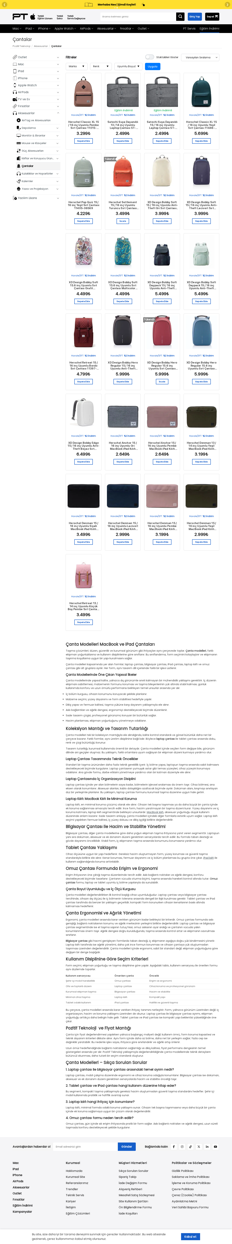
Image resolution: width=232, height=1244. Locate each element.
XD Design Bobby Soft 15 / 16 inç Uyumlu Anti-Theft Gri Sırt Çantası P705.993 (162, 205)
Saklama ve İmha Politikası (190, 1177)
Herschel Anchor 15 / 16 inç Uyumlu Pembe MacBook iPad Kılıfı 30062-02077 (162, 445)
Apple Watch (64, 28)
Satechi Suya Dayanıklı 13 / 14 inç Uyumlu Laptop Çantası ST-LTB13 (122, 125)
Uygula (153, 66)
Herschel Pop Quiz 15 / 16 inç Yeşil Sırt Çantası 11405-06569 (83, 205)
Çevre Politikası (183, 1189)
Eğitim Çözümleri (78, 1213)
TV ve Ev (24, 99)
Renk (101, 66)
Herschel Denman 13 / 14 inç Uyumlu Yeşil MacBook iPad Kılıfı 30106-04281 (201, 445)
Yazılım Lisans (27, 198)
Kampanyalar (22, 1212)
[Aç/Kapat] (58, 57)
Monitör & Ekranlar (33, 135)
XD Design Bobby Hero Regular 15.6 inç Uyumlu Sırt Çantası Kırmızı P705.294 (162, 365)
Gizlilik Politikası (182, 1171)
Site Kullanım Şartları (133, 1201)
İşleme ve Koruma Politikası (191, 1183)
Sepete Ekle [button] (83, 141)
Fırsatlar (125, 28)
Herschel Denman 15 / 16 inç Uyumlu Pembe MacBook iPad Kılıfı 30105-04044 (162, 526)
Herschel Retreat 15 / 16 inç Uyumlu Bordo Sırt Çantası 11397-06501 (83, 365)
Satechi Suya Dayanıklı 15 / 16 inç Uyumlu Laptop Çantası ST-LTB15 (162, 125)
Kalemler (27, 181)
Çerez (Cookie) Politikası (189, 1195)
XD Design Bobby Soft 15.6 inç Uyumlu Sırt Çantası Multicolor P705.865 (122, 285)
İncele (123, 221)
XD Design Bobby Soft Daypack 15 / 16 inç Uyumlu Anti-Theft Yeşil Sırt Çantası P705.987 (201, 285)
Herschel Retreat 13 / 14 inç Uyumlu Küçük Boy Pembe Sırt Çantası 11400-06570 (83, 606)
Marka (76, 66)
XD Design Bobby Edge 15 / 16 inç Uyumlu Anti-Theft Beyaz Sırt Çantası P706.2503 (83, 445)
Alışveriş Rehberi (130, 1189)
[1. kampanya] (114, 7)
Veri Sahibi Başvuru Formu (190, 1207)
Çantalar (27, 166)
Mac (16, 28)
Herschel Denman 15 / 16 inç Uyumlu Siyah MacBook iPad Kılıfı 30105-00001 (83, 526)
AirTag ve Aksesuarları (36, 120)
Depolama (29, 128)
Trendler (72, 1189)
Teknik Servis (75, 1195)
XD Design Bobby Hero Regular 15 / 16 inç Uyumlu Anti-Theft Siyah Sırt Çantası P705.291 (123, 365)
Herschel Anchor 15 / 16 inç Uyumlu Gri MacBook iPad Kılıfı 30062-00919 (123, 445)
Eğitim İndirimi (209, 28)
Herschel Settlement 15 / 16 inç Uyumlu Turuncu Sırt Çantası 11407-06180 (123, 205)
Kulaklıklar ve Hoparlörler (37, 173)
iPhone (43, 28)
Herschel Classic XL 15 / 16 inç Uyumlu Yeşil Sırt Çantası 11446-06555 (201, 125)
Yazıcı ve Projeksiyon (35, 188)
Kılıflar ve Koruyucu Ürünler (38, 158)
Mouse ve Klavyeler (34, 143)
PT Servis (189, 28)
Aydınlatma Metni (184, 1201)
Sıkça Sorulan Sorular (133, 1171)
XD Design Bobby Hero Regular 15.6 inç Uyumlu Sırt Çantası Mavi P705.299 (201, 365)
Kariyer (71, 1201)
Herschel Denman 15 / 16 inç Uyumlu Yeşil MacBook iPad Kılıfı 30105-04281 (201, 526)
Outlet (142, 28)
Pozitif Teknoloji (21, 46)
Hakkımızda (74, 1171)
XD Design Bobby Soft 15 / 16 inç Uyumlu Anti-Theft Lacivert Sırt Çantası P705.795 (201, 205)
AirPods (85, 28)
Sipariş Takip (127, 1177)
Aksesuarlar (105, 28)
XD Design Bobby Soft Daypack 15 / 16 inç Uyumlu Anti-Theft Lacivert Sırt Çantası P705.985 (162, 285)
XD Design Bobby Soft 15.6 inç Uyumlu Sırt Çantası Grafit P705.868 (83, 285)
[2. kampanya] (117, 7)
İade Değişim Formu (133, 1183)
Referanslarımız (77, 1183)
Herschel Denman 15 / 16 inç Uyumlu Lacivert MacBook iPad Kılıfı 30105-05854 (122, 526)
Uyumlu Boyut (128, 66)
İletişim (71, 1207)
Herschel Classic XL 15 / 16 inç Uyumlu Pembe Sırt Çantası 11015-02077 (83, 125)
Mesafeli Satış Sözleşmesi (136, 1195)
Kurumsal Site (75, 1177)
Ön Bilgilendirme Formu (135, 1207)
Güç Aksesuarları (33, 150)
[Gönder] (180, 17)
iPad (28, 28)
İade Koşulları (128, 1213)
